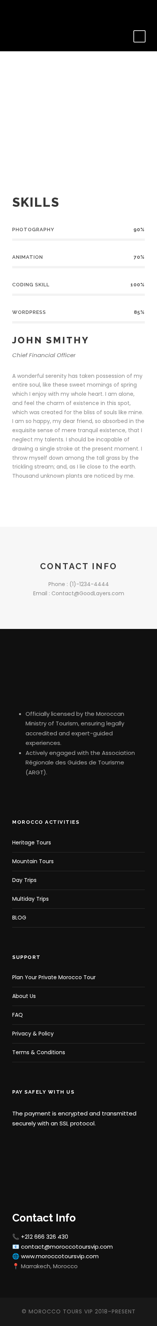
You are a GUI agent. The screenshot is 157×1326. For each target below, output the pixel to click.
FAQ (17, 1015)
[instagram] (47, 11)
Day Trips (24, 880)
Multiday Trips (30, 899)
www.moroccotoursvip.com (60, 1256)
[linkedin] (24, 11)
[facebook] (13, 11)
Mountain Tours (33, 861)
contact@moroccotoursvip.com (67, 1247)
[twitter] (36, 11)
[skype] (42, 498)
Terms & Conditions (38, 1052)
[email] (15, 498)
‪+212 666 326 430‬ (44, 1237)
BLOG (19, 917)
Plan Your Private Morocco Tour (54, 977)
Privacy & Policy (33, 1033)
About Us (24, 996)
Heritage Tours (31, 842)
